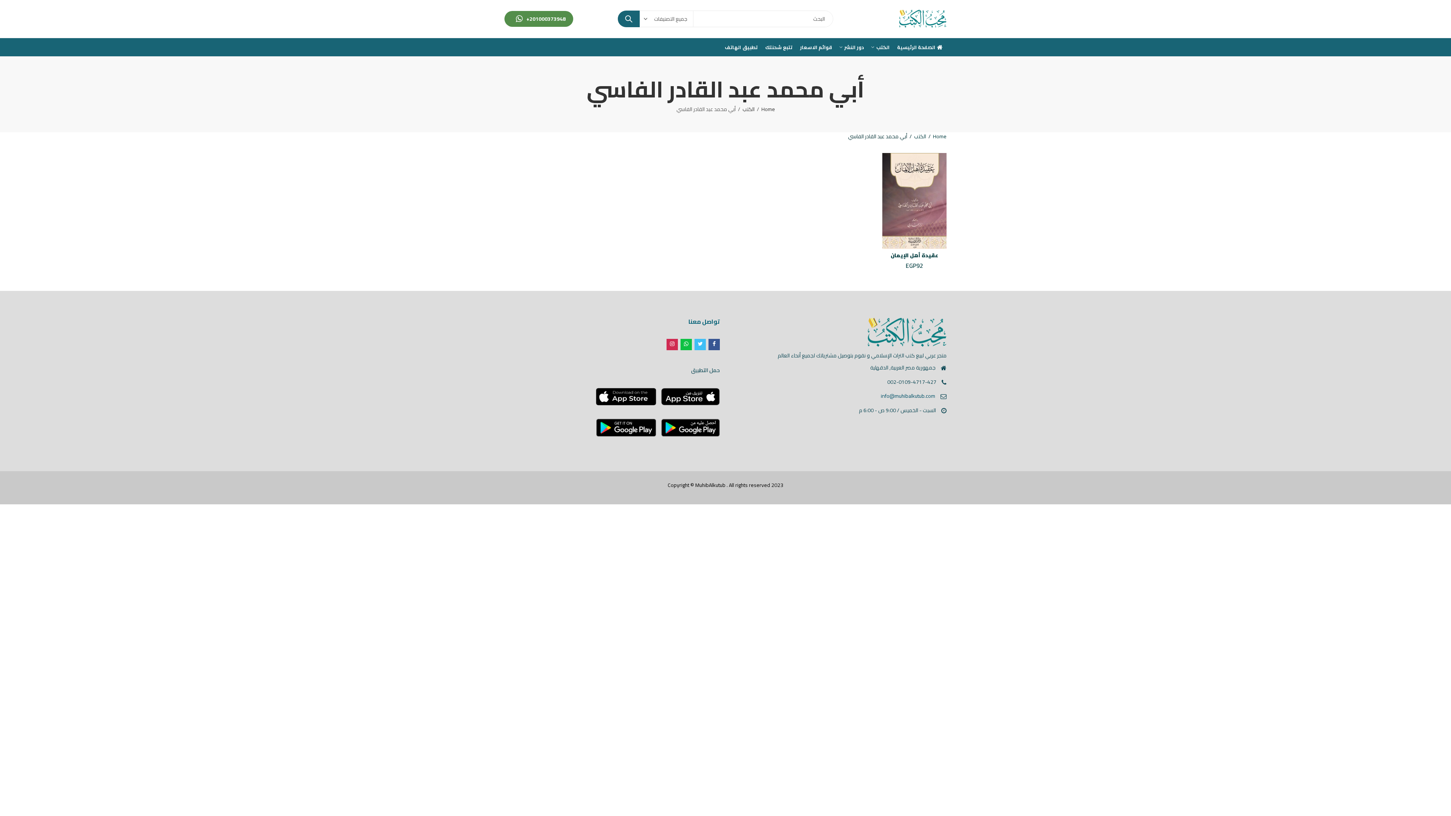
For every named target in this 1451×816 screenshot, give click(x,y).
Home (768, 109)
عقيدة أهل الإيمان (914, 255)
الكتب (749, 109)
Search (629, 19)
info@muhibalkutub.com (908, 396)
